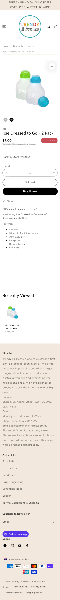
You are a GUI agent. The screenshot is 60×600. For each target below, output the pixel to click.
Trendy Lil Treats (21, 581)
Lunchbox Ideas (12, 488)
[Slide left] (5, 120)
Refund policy (21, 586)
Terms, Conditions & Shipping (20, 502)
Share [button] (10, 201)
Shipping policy (34, 592)
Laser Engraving (12, 482)
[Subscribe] (54, 521)
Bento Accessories (23, 46)
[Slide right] (11, 120)
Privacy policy (38, 586)
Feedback (8, 475)
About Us (8, 461)
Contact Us (9, 468)
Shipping (15, 144)
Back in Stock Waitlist (16, 156)
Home (5, 46)
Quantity (7, 166)
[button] (4, 26)
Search (7, 495)
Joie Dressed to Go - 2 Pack (18, 51)
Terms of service (14, 592)
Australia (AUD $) (17, 559)
